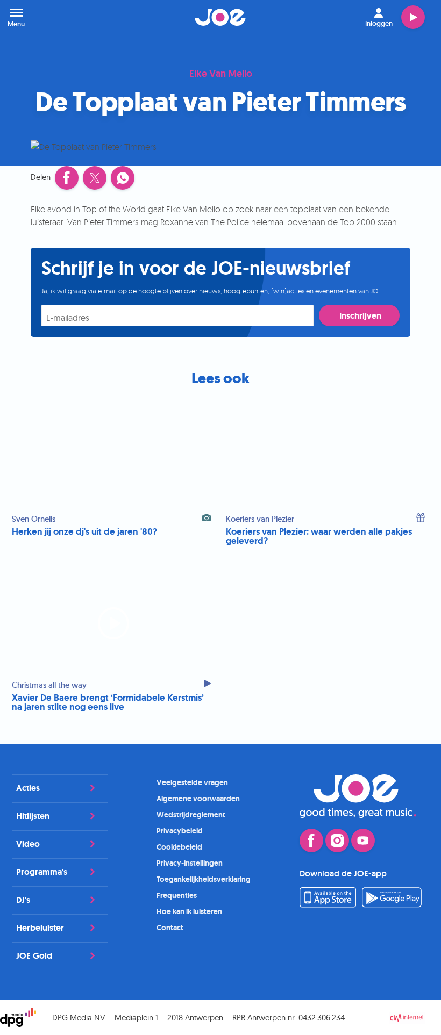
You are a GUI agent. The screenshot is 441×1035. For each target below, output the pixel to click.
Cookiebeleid (179, 847)
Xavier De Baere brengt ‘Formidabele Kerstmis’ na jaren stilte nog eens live (108, 702)
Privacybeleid (180, 831)
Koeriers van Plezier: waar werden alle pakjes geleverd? (319, 536)
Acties (28, 788)
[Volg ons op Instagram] (337, 840)
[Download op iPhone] (328, 904)
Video (28, 844)
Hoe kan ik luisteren (189, 911)
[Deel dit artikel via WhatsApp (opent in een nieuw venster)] (122, 178)
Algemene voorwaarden (198, 798)
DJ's (23, 899)
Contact (170, 927)
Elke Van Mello (220, 74)
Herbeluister (40, 927)
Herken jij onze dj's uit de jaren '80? (84, 531)
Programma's (41, 872)
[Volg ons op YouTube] (363, 840)
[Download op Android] (392, 904)
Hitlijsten (32, 816)
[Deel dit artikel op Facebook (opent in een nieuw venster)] (67, 178)
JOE (220, 17)
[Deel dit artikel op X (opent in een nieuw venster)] (94, 178)
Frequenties (177, 895)
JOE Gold (34, 955)
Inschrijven (360, 315)
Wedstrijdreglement (191, 815)
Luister (413, 17)
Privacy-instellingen (190, 863)
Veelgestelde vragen (192, 782)
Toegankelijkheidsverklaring (204, 879)
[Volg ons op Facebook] (311, 840)
